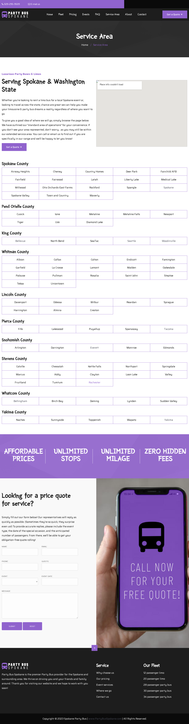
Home (50, 14)
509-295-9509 (12, 4)
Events (85, 14)
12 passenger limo (154, 673)
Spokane (169, 187)
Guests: (45, 561)
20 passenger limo (154, 679)
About (128, 14)
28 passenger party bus (158, 685)
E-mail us (35, 4)
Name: (4, 546)
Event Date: (47, 576)
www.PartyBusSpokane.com (105, 719)
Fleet (60, 14)
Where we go (103, 691)
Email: (44, 546)
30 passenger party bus (157, 691)
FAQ (97, 14)
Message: (6, 591)
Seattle (131, 241)
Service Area (112, 14)
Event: (5, 576)
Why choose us (105, 673)
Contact (142, 14)
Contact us (102, 697)
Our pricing (103, 679)
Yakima (168, 420)
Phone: (5, 561)
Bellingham (20, 401)
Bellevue (20, 241)
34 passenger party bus (157, 697)
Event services (104, 685)
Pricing (73, 14)
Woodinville (169, 241)
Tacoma (168, 329)
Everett (94, 348)
